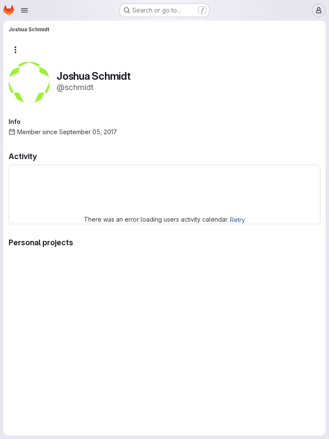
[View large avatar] (29, 81)
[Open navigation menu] (24, 10)
